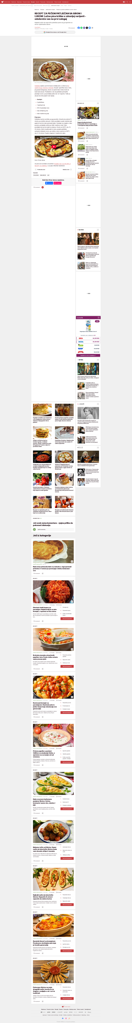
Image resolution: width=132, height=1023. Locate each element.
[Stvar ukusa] (5, 2)
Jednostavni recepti (50, 9)
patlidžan (36, 175)
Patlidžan (37, 86)
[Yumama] (59, 1012)
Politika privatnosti (77, 1015)
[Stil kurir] (85, 1012)
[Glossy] (89, 1012)
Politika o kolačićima (67, 1015)
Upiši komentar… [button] (42, 529)
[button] (71, 28)
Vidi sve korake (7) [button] (67, 666)
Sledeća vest (66, 169)
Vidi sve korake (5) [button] (67, 762)
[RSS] (69, 1018)
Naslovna (37, 9)
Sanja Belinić (37, 27)
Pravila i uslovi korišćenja (53, 1015)
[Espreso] (53, 1012)
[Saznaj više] (98, 230)
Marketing (84, 1015)
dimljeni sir (43, 175)
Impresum (45, 1015)
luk (48, 175)
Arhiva (88, 1015)
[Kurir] (48, 1012)
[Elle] (75, 1012)
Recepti (42, 9)
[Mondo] (43, 1012)
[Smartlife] (81, 1012)
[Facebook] (62, 1018)
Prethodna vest (41, 169)
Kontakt (60, 1015)
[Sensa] (70, 1012)
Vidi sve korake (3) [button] (67, 808)
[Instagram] (66, 1018)
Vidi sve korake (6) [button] (67, 618)
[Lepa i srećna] (65, 1012)
